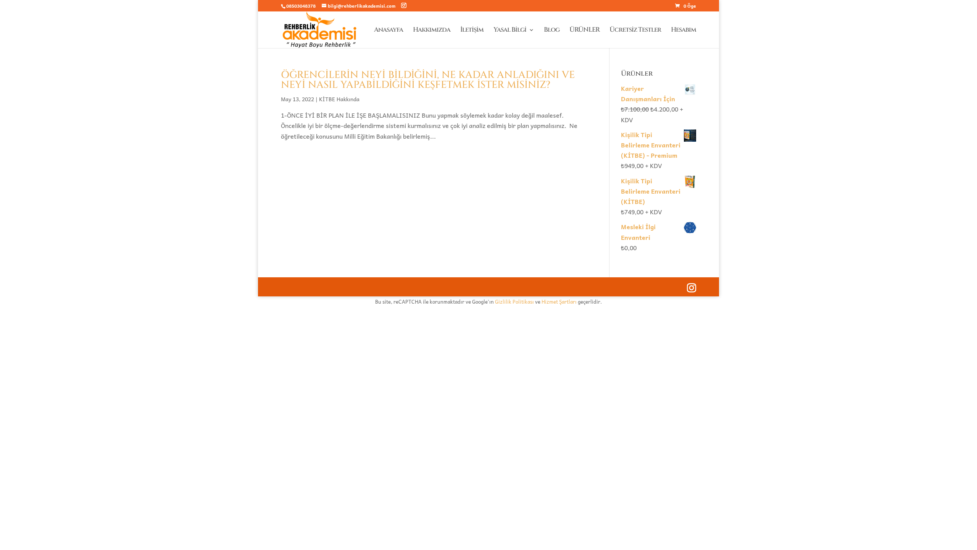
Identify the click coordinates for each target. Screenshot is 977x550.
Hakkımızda (431, 30)
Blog (551, 30)
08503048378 (301, 6)
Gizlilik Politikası (514, 302)
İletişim (472, 30)
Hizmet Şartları (559, 302)
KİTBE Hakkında (339, 99)
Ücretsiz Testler (635, 30)
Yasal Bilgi (509, 30)
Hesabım (683, 30)
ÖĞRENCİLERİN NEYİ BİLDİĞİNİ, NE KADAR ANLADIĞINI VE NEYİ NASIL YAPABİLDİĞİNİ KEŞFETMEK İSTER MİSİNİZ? (428, 80)
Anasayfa (388, 30)
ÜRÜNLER (584, 30)
